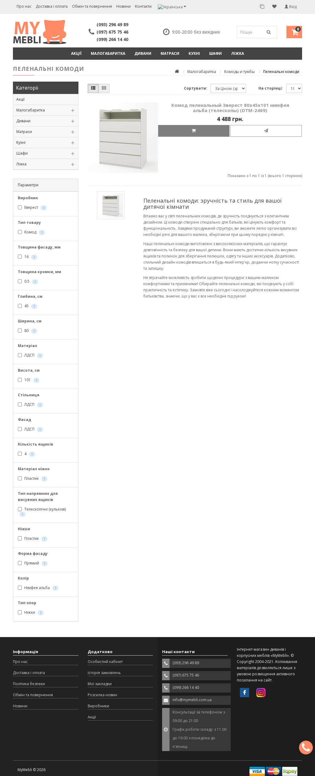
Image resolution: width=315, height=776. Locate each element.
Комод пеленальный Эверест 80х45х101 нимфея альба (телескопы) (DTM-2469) (230, 107)
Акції (76, 53)
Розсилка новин (102, 694)
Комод (33, 232)
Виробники (98, 706)
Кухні (194, 53)
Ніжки (32, 612)
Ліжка (237, 53)
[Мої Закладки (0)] (274, 6)
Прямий (34, 563)
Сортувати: (195, 88)
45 (29, 306)
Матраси (170, 53)
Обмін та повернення (92, 6)
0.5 (29, 281)
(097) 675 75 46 (112, 32)
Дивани (142, 53)
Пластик (34, 478)
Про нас (24, 6)
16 (29, 256)
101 (30, 379)
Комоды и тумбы (239, 71)
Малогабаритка (108, 53)
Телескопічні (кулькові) (44, 511)
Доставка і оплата (52, 6)
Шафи (215, 53)
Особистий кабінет (105, 661)
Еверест (34, 207)
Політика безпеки (29, 683)
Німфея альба (39, 587)
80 (29, 330)
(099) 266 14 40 (112, 39)
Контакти (143, 6)
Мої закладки (100, 683)
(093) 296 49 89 (112, 24)
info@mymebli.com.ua (192, 699)
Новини (123, 6)
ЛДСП (32, 355)
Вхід (292, 6)
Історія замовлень (104, 672)
